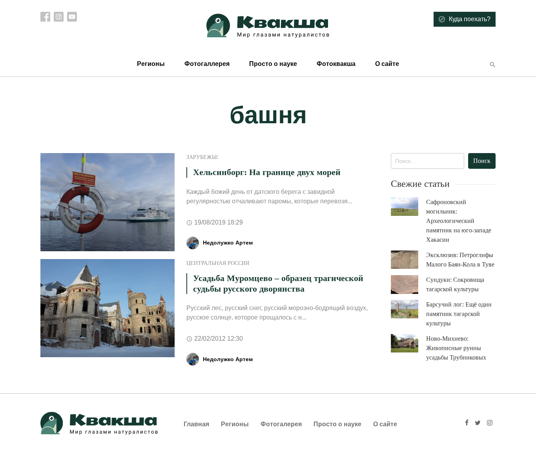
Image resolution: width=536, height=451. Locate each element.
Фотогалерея (281, 424)
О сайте (387, 63)
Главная (196, 424)
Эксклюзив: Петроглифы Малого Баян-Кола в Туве (460, 260)
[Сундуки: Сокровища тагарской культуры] (408, 284)
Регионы (151, 63)
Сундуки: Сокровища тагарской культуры (455, 284)
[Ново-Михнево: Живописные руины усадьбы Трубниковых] (408, 343)
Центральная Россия (217, 263)
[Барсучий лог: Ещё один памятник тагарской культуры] (408, 309)
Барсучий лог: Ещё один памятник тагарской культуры (459, 314)
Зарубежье (202, 157)
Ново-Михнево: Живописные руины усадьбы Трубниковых (456, 348)
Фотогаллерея (207, 63)
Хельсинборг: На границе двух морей (267, 172)
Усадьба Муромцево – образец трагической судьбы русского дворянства (278, 283)
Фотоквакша (336, 63)
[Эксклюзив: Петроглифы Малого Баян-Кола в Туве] (408, 259)
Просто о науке (273, 63)
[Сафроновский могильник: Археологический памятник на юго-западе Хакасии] (408, 206)
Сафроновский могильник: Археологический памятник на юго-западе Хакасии (458, 221)
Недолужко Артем (228, 242)
